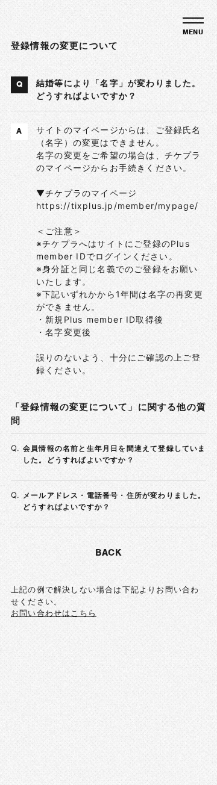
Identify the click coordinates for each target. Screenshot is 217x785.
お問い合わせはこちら (53, 613)
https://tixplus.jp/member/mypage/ (117, 205)
